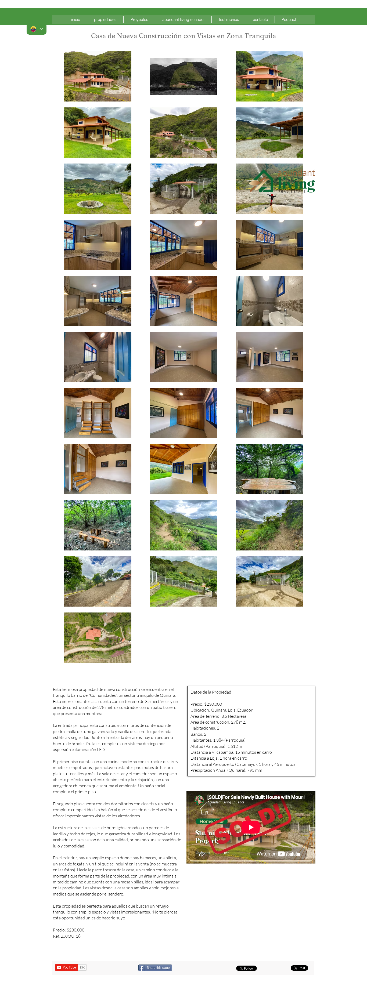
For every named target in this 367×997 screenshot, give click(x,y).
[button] (105, 19)
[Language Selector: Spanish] (36, 29)
